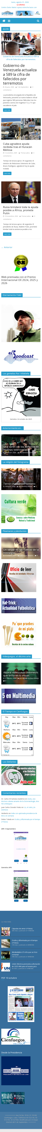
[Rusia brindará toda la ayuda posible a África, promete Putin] (21, 183)
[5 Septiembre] (4, 20)
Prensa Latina (25, 153)
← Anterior (6, 247)
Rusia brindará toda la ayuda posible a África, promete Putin (20, 210)
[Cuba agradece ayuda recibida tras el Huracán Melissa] (21, 119)
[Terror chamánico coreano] (21, 469)
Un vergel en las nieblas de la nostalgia (21, 551)
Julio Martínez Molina (26, 453)
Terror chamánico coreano (19, 483)
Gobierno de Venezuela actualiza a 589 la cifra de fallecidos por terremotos (20, 74)
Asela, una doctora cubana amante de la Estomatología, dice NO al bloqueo (20, 801)
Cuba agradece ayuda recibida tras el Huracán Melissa (17, 147)
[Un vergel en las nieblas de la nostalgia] (21, 538)
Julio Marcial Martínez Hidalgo (29, 678)
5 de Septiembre (23, 87)
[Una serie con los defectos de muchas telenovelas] (21, 435)
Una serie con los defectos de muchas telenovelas (21, 448)
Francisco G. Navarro (26, 556)
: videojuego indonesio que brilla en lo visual (20, 674)
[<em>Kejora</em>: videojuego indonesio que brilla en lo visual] (21, 664)
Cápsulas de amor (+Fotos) (22, 928)
